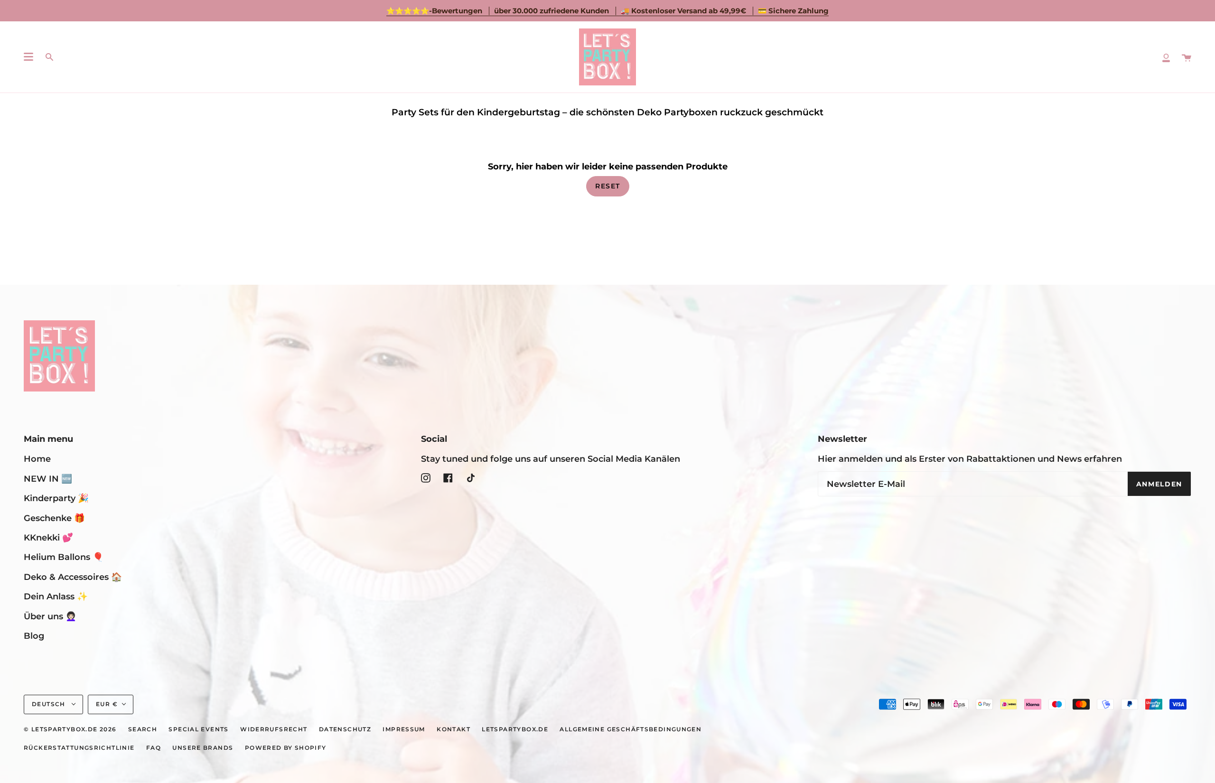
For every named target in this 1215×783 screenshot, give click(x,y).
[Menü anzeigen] (28, 57)
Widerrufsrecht (273, 729)
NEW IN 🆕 (48, 478)
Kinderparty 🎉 (56, 498)
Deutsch (49, 704)
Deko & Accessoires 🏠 (73, 576)
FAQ (153, 748)
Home (37, 458)
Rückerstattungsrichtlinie (79, 748)
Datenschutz (345, 729)
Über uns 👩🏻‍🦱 (50, 616)
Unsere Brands (202, 748)
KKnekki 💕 (48, 537)
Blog (34, 635)
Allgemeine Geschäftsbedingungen (630, 729)
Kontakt (453, 729)
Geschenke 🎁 (54, 518)
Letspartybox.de (515, 729)
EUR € (107, 704)
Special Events (198, 729)
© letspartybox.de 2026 (70, 729)
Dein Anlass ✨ (56, 596)
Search (142, 729)
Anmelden (1159, 484)
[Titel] (1166, 57)
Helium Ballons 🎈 (63, 556)
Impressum (404, 729)
